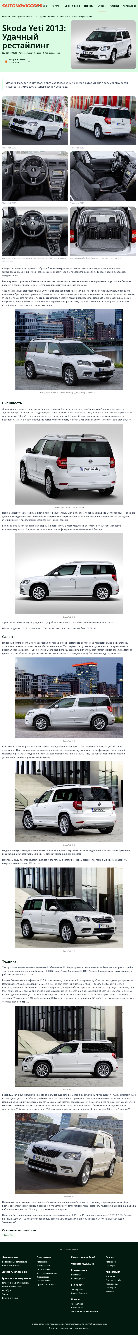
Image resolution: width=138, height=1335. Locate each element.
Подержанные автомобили (14, 1261)
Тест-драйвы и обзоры (22, 16)
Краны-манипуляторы (47, 1273)
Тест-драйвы (77, 1289)
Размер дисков (78, 1278)
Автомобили (77, 1304)
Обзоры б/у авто (79, 1293)
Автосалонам (112, 1284)
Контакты (110, 1276)
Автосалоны (111, 1261)
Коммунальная (43, 1265)
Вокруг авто (77, 1307)
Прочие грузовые (10, 1298)
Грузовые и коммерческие (16, 1278)
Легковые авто (10, 1257)
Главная (6, 16)
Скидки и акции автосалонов (84, 1311)
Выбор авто (77, 1284)
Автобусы (6, 1290)
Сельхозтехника (44, 1280)
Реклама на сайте (114, 1280)
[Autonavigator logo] (22, 5)
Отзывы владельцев (82, 1263)
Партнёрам (111, 1287)
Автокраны (42, 1261)
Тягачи (5, 1294)
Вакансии (110, 1291)
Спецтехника (44, 1257)
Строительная (43, 1269)
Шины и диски (79, 1270)
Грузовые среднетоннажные (15, 1283)
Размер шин (76, 1274)
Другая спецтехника (46, 1284)
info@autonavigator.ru (97, 1324)
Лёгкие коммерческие (12, 1286)
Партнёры (110, 1265)
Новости (75, 1299)
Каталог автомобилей (83, 1257)
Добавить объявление (14, 1271)
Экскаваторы (43, 1277)
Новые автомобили (11, 1265)
